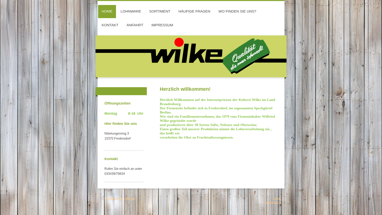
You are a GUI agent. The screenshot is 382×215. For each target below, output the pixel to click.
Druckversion (114, 198)
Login (277, 198)
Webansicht (273, 202)
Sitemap (130, 198)
